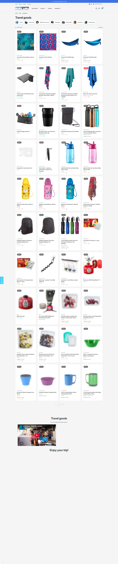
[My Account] (99, 8)
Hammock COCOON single (67, 57)
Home (16, 13)
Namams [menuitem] (43, 8)
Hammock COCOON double (90, 57)
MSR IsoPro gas (21, 316)
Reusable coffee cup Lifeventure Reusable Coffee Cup (47, 132)
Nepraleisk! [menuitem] (57, 8)
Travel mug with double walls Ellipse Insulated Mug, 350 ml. (92, 393)
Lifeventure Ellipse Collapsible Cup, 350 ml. (25, 393)
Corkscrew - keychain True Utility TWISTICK (47, 280)
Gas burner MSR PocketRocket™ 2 (91, 280)
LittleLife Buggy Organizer (23, 131)
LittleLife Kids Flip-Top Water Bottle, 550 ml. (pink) (92, 168)
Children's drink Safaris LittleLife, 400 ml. (25, 205)
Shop (20, 13)
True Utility (42, 278)
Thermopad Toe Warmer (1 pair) (91, 240)
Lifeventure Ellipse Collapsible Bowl (47, 392)
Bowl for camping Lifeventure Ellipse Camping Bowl (90, 355)
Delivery (24, 4)
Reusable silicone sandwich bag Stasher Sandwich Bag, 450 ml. (69, 317)
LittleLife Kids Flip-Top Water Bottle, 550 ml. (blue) (70, 168)
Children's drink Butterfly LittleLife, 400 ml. (47, 205)
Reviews (20, 4)
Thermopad (85, 238)
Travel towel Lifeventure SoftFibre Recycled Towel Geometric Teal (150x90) (69, 95)
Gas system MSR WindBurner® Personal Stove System (46, 317)
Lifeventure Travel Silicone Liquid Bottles (69, 280)
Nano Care (85, 92)
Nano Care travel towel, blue (90, 93)
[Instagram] (91, 4)
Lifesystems (19, 166)
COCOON (63, 55)
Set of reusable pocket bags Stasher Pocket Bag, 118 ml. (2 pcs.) (70, 355)
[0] (101, 8)
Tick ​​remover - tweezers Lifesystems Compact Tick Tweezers (45, 169)
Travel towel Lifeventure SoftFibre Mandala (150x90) (91, 205)
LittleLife (19, 129)
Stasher (63, 314)
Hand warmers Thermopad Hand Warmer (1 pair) (25, 280)
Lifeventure (19, 55)
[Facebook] (89, 4)
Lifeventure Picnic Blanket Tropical (25, 57)
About (16, 4)
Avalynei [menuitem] (50, 8)
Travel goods (24, 13)
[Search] (96, 8)
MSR (84, 278)
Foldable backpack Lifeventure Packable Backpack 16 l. (46, 241)
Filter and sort (19, 27)
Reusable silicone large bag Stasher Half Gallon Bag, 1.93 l (25, 355)
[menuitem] (16, 4)
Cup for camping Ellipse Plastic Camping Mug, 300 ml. (68, 393)
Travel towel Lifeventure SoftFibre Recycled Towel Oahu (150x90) (47, 94)
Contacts (29, 4)
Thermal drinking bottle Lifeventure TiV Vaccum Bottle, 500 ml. (92, 132)
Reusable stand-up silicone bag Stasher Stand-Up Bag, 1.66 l (46, 355)
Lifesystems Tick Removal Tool (24, 168)
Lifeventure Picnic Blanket (45, 57)
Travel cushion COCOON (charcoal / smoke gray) (25, 94)
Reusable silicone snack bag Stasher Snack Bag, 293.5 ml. (92, 317)
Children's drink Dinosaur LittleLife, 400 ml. (69, 205)
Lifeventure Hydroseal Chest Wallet (69, 131)
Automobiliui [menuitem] (35, 8)
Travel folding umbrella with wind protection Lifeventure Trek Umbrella (69, 242)
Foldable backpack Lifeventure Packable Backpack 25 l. (24, 241)
